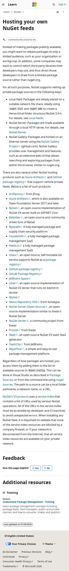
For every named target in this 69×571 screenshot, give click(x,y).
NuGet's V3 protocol (15, 396)
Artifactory (16, 194)
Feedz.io (14, 245)
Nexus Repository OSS (23, 302)
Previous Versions (31, 551)
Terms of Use (44, 561)
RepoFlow (15, 349)
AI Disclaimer (10, 551)
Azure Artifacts (34, 177)
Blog (47, 551)
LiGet (12, 283)
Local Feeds (36, 118)
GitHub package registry (24, 269)
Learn (6, 11)
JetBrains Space (18, 278)
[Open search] (53, 5)
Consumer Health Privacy (17, 561)
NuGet (17, 11)
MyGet (13, 297)
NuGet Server (17, 321)
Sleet (12, 335)
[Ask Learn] (57, 12)
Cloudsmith (16, 236)
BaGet (13, 208)
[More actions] (63, 12)
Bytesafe (14, 227)
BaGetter (14, 217)
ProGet (13, 330)
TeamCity (15, 344)
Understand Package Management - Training (28, 501)
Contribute (9, 556)
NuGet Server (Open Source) (27, 306)
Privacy (23, 556)
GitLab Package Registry (24, 274)
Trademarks (9, 566)
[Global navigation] (3, 5)
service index (46, 396)
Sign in (62, 4)
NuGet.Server (17, 132)
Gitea (12, 255)
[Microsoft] (34, 4)
